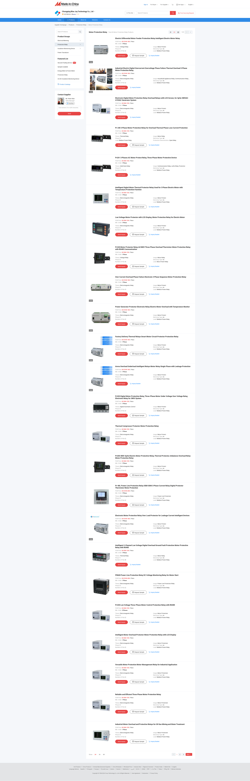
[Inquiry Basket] (173, 4)
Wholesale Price (128, 767)
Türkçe (160, 769)
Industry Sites (137, 767)
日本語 (143, 769)
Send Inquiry (121, 56)
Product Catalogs (65, 84)
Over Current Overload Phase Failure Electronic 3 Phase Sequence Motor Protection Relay (150, 277)
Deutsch (118, 769)
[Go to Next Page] (190, 32)
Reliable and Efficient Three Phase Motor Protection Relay (138, 694)
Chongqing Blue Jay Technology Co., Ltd (77, 11)
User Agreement (136, 773)
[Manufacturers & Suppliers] (67, 4)
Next (188, 754)
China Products (87, 767)
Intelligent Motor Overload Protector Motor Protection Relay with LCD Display (145, 635)
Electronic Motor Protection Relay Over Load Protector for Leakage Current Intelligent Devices (152, 515)
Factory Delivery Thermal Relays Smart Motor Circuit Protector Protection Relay (146, 337)
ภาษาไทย (153, 769)
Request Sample (139, 56)
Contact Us (107, 20)
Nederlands (126, 769)
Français (96, 769)
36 (99, 754)
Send (69, 114)
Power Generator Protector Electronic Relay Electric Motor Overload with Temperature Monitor (152, 307)
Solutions (95, 20)
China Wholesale (117, 767)
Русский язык (104, 769)
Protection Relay (63, 44)
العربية (132, 769)
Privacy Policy (154, 773)
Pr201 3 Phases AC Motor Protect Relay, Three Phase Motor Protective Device (146, 158)
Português (89, 769)
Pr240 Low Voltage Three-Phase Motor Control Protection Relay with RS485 (145, 605)
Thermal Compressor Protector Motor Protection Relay (137, 426)
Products (72, 20)
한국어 (138, 769)
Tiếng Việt (166, 769)
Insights (174, 767)
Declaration (145, 773)
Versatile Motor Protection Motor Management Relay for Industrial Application (146, 665)
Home (59, 20)
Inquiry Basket (155, 55)
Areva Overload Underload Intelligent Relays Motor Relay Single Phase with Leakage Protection (152, 366)
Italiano (112, 769)
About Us (83, 20)
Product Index (158, 767)
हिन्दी (148, 769)
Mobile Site (167, 767)
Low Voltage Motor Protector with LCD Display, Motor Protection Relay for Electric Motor (150, 217)
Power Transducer (63, 52)
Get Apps (181, 4)
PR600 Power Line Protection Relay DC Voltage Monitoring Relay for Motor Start (146, 575)
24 (95, 754)
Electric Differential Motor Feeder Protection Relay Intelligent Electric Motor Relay (147, 38)
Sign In (146, 4)
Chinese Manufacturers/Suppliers (102, 767)
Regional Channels (148, 767)
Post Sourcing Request (187, 13)
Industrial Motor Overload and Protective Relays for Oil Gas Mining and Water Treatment (150, 724)
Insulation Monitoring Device (66, 48)
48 (104, 754)
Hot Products (77, 767)
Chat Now (71, 103)
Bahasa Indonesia (176, 769)
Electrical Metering (63, 40)
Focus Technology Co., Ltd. (112, 773)
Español (82, 769)
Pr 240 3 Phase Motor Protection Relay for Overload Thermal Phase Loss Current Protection (151, 128)
